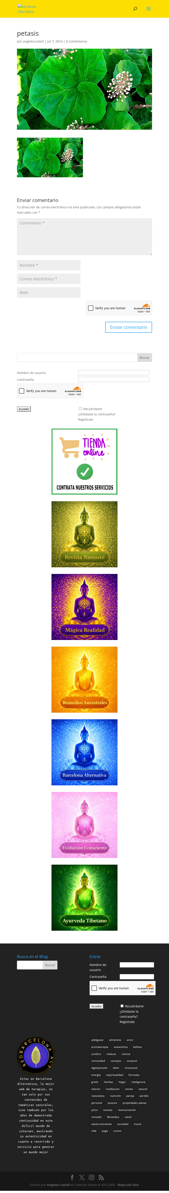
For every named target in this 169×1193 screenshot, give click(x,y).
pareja (130, 1096)
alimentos (115, 1040)
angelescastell (33, 41)
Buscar (145, 357)
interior (95, 1089)
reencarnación (127, 1110)
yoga (105, 1131)
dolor (116, 1068)
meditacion (112, 1089)
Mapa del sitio (128, 1185)
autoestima (121, 1047)
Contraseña (25, 379)
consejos (115, 1061)
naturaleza (98, 1096)
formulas (134, 1075)
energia (96, 1075)
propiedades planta (134, 1103)
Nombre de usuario (31, 373)
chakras (111, 1054)
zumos (117, 1131)
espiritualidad (114, 1075)
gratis (94, 1082)
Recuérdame (92, 409)
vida (93, 1131)
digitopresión (99, 1068)
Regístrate (85, 419)
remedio (96, 1117)
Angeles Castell (58, 1185)
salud (128, 1117)
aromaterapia (99, 1047)
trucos (137, 1124)
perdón (144, 1096)
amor (130, 1040)
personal (96, 1103)
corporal (132, 1061)
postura (112, 1103)
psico (94, 1110)
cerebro (96, 1054)
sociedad (122, 1124)
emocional (131, 1068)
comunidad (98, 1061)
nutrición (115, 1096)
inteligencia (138, 1082)
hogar (122, 1082)
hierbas (108, 1082)
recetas (107, 1110)
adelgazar (97, 1040)
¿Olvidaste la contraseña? (97, 414)
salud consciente (101, 1124)
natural (142, 1089)
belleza (137, 1047)
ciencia (126, 1054)
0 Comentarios (76, 41)
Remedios (113, 1117)
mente (129, 1089)
